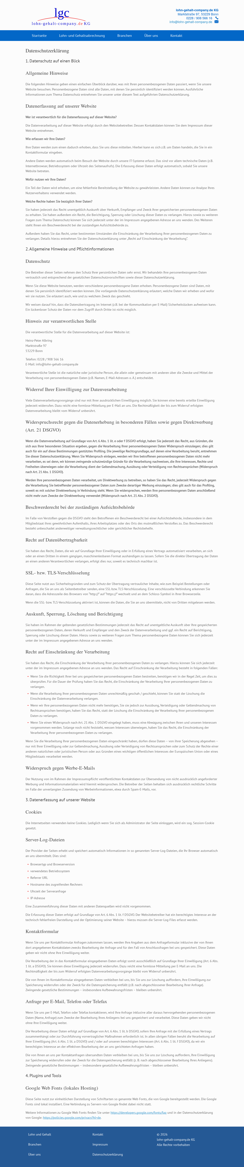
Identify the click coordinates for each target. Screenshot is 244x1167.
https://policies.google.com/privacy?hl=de (72, 1118)
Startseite (39, 35)
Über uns (151, 35)
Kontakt (176, 35)
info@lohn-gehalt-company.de (191, 21)
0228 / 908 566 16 (199, 18)
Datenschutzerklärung (108, 1154)
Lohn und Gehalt (39, 1134)
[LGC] (58, 17)
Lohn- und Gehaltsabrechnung (82, 35)
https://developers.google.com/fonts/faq (138, 1113)
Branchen (124, 35)
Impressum (100, 1144)
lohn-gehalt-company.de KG (176, 1140)
